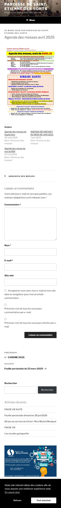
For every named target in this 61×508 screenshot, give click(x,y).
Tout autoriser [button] (44, 500)
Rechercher (10, 383)
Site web (9, 275)
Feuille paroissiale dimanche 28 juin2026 (25, 415)
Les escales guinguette (16, 433)
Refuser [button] (17, 500)
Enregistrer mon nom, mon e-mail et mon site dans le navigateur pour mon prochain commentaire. (30, 294)
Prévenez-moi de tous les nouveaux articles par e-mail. (30, 325)
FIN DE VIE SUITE (13, 409)
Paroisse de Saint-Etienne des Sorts (26, 6)
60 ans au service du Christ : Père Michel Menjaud (30, 421)
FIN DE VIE (9, 427)
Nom (7, 245)
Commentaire (12, 204)
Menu (32, 20)
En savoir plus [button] (12, 492)
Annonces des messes (22, 176)
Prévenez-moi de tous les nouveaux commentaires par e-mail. (23, 310)
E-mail (8, 260)
